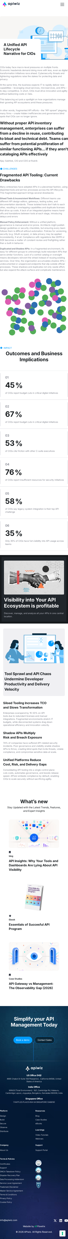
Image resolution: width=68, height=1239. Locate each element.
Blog (37, 1116)
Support (3, 1168)
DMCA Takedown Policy (10, 1171)
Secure (3, 1123)
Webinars (39, 1139)
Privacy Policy (6, 1198)
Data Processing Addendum (12, 1179)
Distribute (4, 1131)
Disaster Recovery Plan (10, 1175)
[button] (62, 4)
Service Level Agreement (11, 1183)
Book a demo (22, 1040)
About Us (4, 1150)
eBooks (38, 1123)
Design (3, 1116)
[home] (31, 4)
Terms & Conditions (8, 1194)
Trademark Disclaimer (9, 1187)
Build (2, 1120)
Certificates (5, 1164)
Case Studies (41, 1120)
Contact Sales (45, 1040)
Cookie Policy (6, 1202)
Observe (3, 1127)
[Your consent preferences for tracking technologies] (62, 1233)
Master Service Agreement (11, 1191)
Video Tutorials (41, 1135)
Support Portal (41, 1150)
